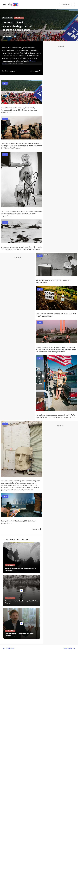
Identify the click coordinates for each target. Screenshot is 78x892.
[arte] (14, 4)
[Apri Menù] (5, 4)
